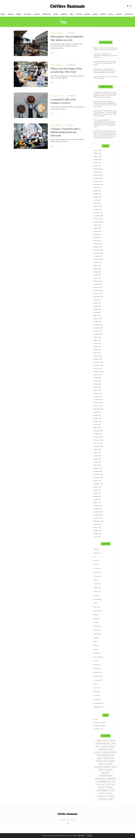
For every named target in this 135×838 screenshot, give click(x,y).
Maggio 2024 (98, 234)
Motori (87, 14)
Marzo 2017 (97, 502)
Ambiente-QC (98, 553)
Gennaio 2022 (98, 321)
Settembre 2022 (98, 297)
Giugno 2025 (97, 194)
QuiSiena (96, 638)
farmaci (106, 758)
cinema (113, 743)
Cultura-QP (97, 587)
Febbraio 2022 (98, 318)
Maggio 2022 (97, 309)
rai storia (109, 787)
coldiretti (112, 746)
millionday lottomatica (102, 767)
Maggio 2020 (98, 384)
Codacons (103, 746)
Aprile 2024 (97, 237)
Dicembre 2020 (98, 362)
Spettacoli (47, 14)
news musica (108, 770)
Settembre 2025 (98, 184)
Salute (94, 14)
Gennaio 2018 (98, 471)
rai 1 (113, 781)
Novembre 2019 (98, 403)
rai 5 (113, 784)
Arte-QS (96, 561)
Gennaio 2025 (98, 209)
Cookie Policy (81, 835)
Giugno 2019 (97, 418)
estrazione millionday (109, 752)
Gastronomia (98, 611)
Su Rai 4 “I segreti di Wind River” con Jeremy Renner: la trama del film (105, 136)
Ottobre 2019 (98, 406)
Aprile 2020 (97, 387)
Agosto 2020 (97, 374)
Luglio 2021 (97, 340)
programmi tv (112, 778)
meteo (101, 764)
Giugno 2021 (97, 343)
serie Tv (102, 793)
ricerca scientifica (103, 790)
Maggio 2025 (98, 197)
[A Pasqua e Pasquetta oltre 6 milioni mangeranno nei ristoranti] (31, 136)
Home (3, 14)
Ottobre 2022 (98, 293)
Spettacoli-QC (98, 672)
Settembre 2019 (98, 409)
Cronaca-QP (97, 572)
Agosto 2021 (97, 337)
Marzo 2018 (97, 465)
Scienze (103, 14)
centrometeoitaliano (102, 743)
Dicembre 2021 (98, 325)
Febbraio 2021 (98, 356)
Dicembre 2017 (98, 474)
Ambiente (63, 14)
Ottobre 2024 (98, 219)
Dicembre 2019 (98, 399)
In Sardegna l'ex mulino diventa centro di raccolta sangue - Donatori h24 (105, 111)
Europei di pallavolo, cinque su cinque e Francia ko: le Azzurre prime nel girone (105, 63)
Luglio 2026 (97, 153)
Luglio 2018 (97, 452)
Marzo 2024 (97, 240)
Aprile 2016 (97, 537)
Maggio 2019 (97, 421)
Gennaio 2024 (98, 247)
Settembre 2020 (99, 371)
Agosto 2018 (97, 449)
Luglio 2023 (97, 265)
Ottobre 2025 (98, 181)
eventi (100, 758)
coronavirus (102, 749)
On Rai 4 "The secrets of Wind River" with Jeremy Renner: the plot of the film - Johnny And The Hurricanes (105, 132)
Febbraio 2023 (98, 281)
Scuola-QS (97, 653)
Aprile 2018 (97, 462)
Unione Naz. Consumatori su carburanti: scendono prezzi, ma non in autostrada (105, 55)
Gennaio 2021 (98, 359)
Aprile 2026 (97, 162)
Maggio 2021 (97, 346)
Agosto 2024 (97, 225)
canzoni (112, 740)
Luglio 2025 (97, 191)
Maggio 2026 (98, 159)
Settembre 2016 (98, 521)
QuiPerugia (97, 634)
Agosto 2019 (97, 412)
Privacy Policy (71, 819)
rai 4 (108, 784)
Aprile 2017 (97, 499)
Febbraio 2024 (98, 244)
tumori (110, 799)
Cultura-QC (97, 584)
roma (112, 790)
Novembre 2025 (98, 178)
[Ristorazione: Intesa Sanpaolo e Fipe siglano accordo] (31, 43)
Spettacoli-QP (98, 676)
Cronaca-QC (97, 568)
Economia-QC (98, 599)
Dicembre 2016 (98, 512)
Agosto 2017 (97, 487)
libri (104, 761)
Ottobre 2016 (98, 518)
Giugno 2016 (97, 530)
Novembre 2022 (98, 290)
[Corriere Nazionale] (67, 6)
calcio (105, 740)
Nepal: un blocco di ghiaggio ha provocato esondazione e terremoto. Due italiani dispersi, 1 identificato (105, 70)
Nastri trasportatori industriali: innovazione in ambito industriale (104, 102)
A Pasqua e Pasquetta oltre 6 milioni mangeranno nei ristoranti (65, 132)
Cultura (79, 14)
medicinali (111, 761)
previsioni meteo (100, 778)
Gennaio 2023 (98, 284)
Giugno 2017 (97, 493)
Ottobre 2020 (98, 368)
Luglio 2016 (97, 527)
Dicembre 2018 (98, 437)
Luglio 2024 (97, 228)
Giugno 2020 (97, 381)
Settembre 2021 (98, 334)
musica (101, 770)
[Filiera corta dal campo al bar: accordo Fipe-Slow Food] (31, 74)
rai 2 (98, 784)
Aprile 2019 (97, 424)
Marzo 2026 (97, 166)
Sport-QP (97, 691)
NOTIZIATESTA (106, 772)
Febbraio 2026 (98, 169)
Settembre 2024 (98, 222)
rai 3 (103, 784)
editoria (97, 752)
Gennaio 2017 (98, 509)
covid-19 (110, 749)
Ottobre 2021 (98, 331)
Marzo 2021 (97, 353)
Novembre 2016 (98, 515)
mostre (114, 767)
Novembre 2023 (98, 253)
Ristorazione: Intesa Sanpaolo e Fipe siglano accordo (67, 38)
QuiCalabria (97, 630)
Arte (71, 14)
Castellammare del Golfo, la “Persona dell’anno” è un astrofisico (105, 93)
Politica (37, 14)
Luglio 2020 (97, 378)
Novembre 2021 (98, 328)
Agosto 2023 (97, 262)
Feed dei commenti (99, 725)
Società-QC (97, 665)
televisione (102, 799)
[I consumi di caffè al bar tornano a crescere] (31, 105)
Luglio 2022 (97, 303)
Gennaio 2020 (98, 396)
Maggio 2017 (97, 496)
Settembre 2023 (98, 259)
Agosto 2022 (97, 300)
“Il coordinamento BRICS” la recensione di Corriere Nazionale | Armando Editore (104, 121)
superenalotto (102, 796)
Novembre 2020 (98, 365)
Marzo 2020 (97, 390)
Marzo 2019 (97, 427)
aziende (99, 740)
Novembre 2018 (98, 440)
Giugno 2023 (97, 268)
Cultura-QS (97, 591)
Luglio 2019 (97, 415)
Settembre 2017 (98, 484)
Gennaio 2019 (98, 434)
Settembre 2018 (98, 446)
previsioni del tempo (105, 775)
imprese (99, 761)
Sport (55, 14)
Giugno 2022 (97, 306)
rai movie (101, 787)
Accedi (96, 719)
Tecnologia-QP (98, 703)
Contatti (62, 819)
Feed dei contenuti (99, 722)
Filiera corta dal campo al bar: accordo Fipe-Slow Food (66, 70)
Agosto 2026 (97, 150)
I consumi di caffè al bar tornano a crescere (63, 101)
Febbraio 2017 (98, 505)
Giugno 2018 (97, 456)
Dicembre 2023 (98, 250)
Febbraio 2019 (98, 431)
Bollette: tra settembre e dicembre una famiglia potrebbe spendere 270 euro (106, 48)
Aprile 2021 (97, 350)
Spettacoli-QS (98, 680)
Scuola (110, 14)
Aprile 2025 (97, 200)
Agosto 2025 (97, 187)
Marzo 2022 (97, 315)
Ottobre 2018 (98, 443)
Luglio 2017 (97, 490)
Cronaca (11, 14)
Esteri (19, 14)
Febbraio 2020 (98, 393)
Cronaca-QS (97, 576)
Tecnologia (128, 14)
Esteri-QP (97, 607)
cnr (97, 746)
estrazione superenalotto (105, 755)
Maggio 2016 (97, 533)
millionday (108, 764)
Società (119, 14)
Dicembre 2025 (98, 175)
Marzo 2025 (97, 203)
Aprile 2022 (97, 312)
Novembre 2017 (98, 477)
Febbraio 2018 (98, 468)
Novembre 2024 (98, 215)
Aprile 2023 (97, 275)
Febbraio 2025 (98, 206)
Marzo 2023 (97, 278)
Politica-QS (97, 626)
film (112, 758)
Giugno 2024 (97, 231)
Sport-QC (97, 688)
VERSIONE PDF (98, 707)
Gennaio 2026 (98, 172)
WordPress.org (98, 729)
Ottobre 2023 (98, 256)
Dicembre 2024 (98, 212)
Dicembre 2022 (98, 287)
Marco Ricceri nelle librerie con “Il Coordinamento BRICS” (105, 125)
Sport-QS (97, 695)
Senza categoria (99, 657)
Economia (27, 14)
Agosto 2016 (97, 524)
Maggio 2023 (97, 272)
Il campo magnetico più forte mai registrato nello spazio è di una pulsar (105, 95)
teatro (111, 796)
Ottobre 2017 (98, 480)
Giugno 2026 (97, 156)
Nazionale (60, 32)
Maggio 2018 (97, 459)
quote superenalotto (103, 781)
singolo (109, 793)
